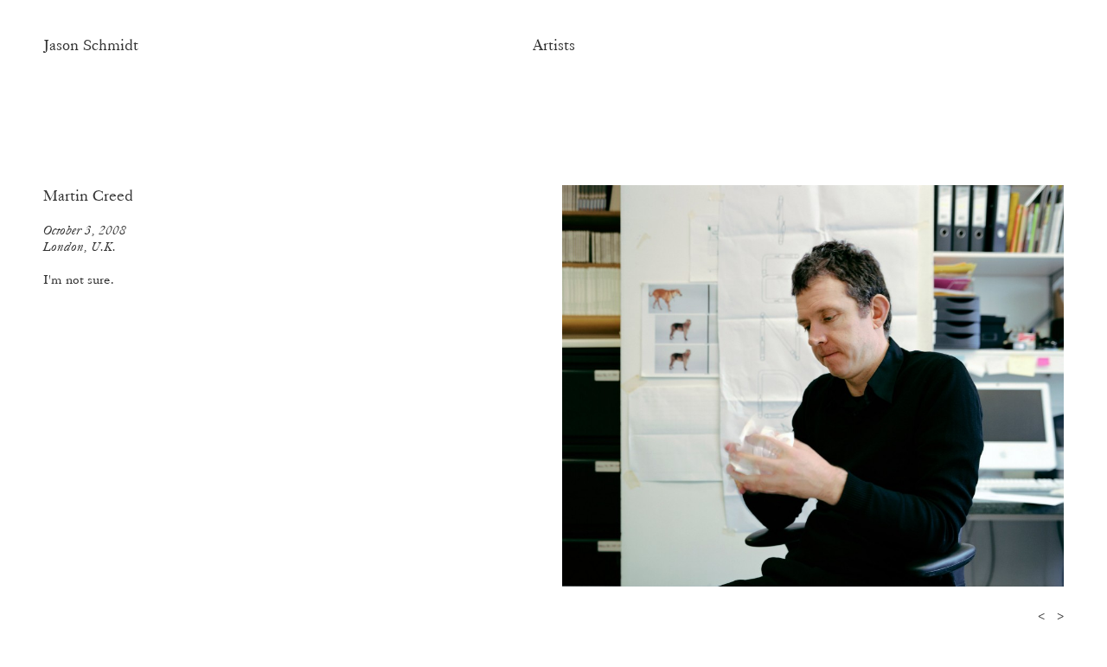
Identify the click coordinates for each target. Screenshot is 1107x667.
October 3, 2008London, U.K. (84, 238)
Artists (554, 45)
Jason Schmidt (90, 45)
